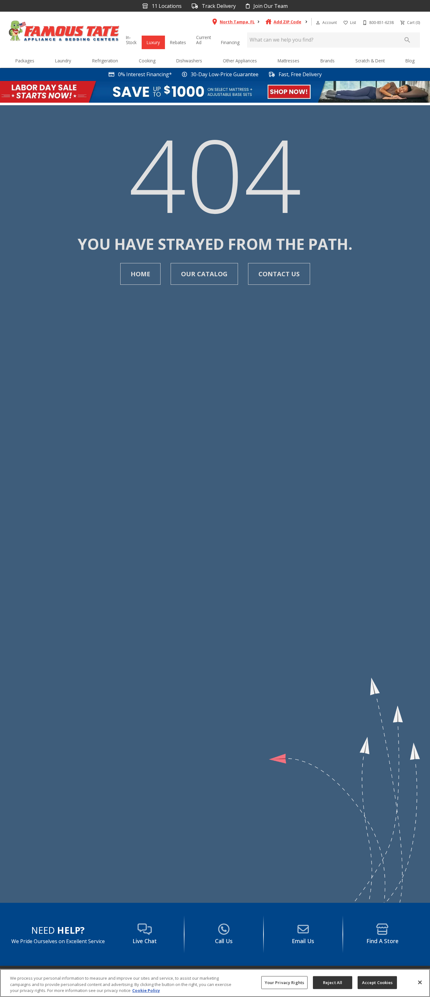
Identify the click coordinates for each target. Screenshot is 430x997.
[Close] (420, 982)
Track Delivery (218, 6)
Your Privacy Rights (284, 982)
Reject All (332, 982)
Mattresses (288, 61)
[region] (215, 983)
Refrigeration (105, 61)
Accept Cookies (377, 982)
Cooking (147, 61)
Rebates (178, 42)
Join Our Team (270, 6)
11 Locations (166, 6)
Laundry (63, 61)
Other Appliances (240, 61)
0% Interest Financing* (144, 74)
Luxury (153, 42)
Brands (327, 61)
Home (140, 274)
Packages (24, 61)
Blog (410, 61)
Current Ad (203, 39)
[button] (318, 22)
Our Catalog (204, 274)
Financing (230, 42)
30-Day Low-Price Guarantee (224, 74)
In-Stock (131, 39)
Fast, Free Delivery (299, 74)
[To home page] (64, 32)
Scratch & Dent (370, 61)
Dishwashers (189, 61)
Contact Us (279, 274)
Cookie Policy (146, 990)
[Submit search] (407, 40)
